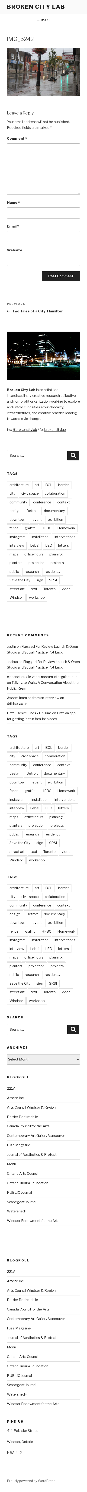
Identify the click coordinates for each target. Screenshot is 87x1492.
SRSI (53, 580)
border (63, 485)
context (63, 502)
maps (14, 554)
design (15, 511)
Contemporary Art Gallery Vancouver (36, 1136)
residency (52, 572)
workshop (37, 597)
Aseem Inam (17, 698)
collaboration (55, 493)
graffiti (30, 528)
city (12, 493)
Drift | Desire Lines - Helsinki (29, 713)
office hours (33, 554)
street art (17, 589)
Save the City (20, 580)
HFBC (46, 528)
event (37, 520)
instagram (18, 537)
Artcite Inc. (15, 1098)
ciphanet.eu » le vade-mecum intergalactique (42, 677)
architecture (19, 485)
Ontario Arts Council (22, 1173)
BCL (48, 485)
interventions (65, 537)
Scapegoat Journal (21, 1202)
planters (16, 563)
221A (11, 1088)
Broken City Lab (36, 6)
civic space (30, 493)
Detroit (32, 511)
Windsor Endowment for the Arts (33, 1221)
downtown (18, 520)
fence (14, 528)
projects (57, 563)
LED (48, 545)
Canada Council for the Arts (28, 1126)
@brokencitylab (25, 430)
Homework (66, 528)
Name (13, 202)
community (18, 502)
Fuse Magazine (19, 1145)
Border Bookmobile (22, 1117)
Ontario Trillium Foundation (27, 1183)
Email (13, 226)
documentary (54, 511)
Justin (11, 646)
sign (39, 580)
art (37, 485)
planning (56, 554)
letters (63, 545)
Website (14, 250)
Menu (46, 20)
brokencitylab (55, 430)
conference (42, 502)
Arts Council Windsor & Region (31, 1107)
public (14, 572)
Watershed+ (17, 1211)
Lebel (34, 545)
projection (37, 563)
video (66, 589)
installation (40, 537)
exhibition (55, 520)
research (32, 572)
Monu (11, 1164)
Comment (17, 138)
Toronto (49, 589)
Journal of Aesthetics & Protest (32, 1155)
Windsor (16, 597)
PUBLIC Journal (19, 1192)
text (34, 589)
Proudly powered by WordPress (31, 1481)
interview (17, 545)
